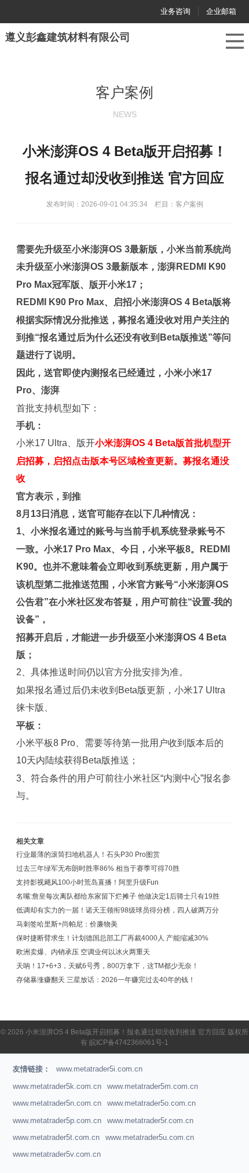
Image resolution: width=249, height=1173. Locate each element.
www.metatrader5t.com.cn (56, 1137)
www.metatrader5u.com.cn (149, 1137)
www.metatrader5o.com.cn (151, 1103)
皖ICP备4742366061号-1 (129, 1042)
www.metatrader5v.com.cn (57, 1154)
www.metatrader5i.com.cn (99, 1069)
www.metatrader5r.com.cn (150, 1120)
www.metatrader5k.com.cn (57, 1086)
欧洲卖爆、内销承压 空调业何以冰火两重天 (83, 952)
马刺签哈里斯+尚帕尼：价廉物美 (67, 924)
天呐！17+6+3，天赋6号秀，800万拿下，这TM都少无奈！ (107, 966)
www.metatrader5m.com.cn (152, 1086)
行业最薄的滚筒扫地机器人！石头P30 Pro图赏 (88, 854)
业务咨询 (175, 11)
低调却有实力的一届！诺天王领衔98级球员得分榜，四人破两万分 (117, 910)
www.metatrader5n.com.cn (57, 1103)
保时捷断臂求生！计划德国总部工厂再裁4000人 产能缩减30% (112, 938)
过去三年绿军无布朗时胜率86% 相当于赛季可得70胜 (98, 868)
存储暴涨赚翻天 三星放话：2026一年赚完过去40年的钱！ (105, 980)
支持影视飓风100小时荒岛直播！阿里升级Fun (87, 882)
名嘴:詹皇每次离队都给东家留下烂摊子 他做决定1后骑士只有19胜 (117, 896)
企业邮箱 (221, 11)
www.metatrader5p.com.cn (57, 1120)
